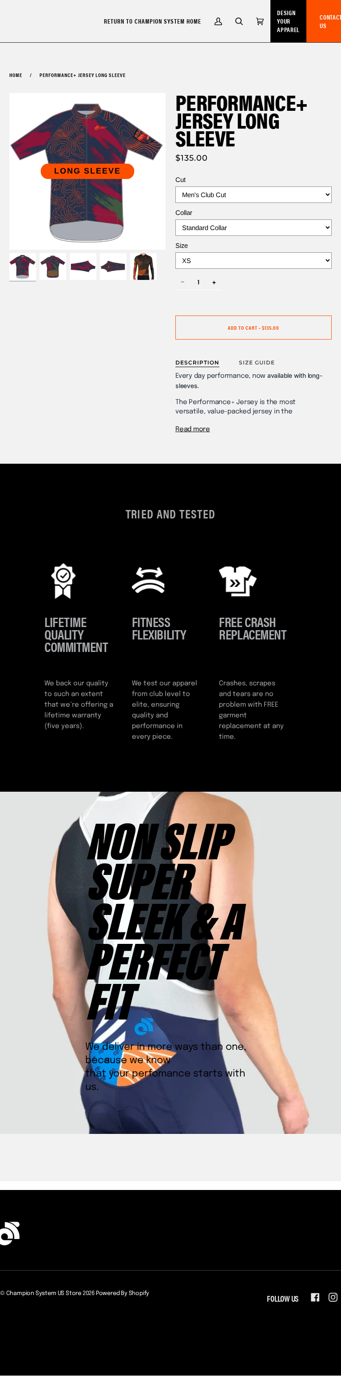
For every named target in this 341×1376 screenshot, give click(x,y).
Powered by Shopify (123, 1293)
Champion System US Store (43, 1293)
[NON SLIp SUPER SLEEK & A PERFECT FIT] (170, 963)
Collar (183, 212)
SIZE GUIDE (257, 362)
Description (197, 362)
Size (181, 245)
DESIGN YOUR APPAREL (288, 21)
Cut (180, 179)
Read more (192, 429)
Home (15, 75)
